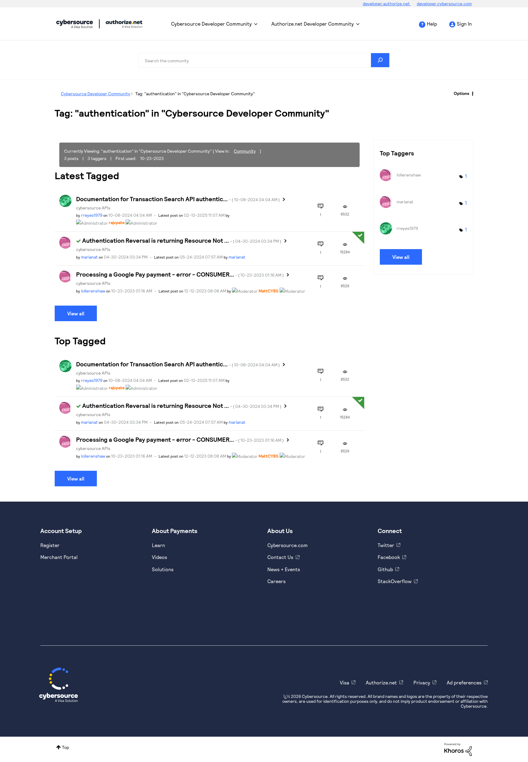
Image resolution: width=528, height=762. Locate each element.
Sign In (464, 24)
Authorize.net (381, 682)
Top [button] (65, 747)
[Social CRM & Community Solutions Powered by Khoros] (458, 749)
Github (385, 569)
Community (245, 151)
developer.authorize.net (387, 3)
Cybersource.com (287, 545)
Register (50, 545)
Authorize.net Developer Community (312, 24)
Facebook (389, 557)
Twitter (386, 545)
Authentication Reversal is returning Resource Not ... (181, 240)
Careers (276, 581)
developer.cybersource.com (444, 3)
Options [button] (461, 93)
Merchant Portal (59, 557)
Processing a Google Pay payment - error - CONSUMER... (180, 274)
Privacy (421, 682)
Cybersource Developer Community (74, 23)
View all (75, 313)
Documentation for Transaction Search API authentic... (178, 198)
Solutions (163, 569)
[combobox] (264, 60)
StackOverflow (395, 581)
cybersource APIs (93, 207)
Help (432, 24)
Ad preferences (464, 682)
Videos (159, 557)
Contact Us (280, 557)
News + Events (283, 569)
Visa (344, 682)
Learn (158, 545)
